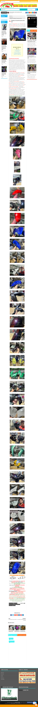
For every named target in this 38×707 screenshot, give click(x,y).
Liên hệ (2, 675)
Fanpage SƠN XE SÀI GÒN (21, 591)
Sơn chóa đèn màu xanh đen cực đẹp (4, 74)
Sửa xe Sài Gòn (16, 81)
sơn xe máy (22, 72)
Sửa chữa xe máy (20, 597)
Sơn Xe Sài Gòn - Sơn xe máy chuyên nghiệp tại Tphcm (31, 41)
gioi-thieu (15, 603)
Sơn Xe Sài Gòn (15, 72)
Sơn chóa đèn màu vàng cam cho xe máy (4, 61)
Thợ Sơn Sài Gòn (15, 593)
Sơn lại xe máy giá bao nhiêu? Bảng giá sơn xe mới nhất (31, 56)
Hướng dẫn (2, 679)
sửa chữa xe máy (13, 88)
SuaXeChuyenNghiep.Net (21, 589)
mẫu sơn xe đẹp (11, 94)
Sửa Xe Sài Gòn (13, 703)
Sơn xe (19, 76)
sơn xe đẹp (16, 26)
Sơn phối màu (21, 595)
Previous (2, 695)
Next (16, 695)
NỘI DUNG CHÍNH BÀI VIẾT (17, 48)
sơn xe (22, 596)
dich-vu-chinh (11, 603)
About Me (2, 672)
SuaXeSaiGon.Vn (15, 588)
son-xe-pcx (11, 17)
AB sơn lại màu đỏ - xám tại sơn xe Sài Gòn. (16, 12)
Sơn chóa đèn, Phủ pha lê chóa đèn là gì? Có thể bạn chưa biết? (4, 47)
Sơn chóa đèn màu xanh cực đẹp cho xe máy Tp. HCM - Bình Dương (4, 32)
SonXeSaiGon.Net (21, 588)
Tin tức (2, 676)
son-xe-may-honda (17, 604)
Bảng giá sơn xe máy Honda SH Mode (31, 73)
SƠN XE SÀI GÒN (17, 702)
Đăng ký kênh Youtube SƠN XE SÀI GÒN (17, 592)
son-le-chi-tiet (11, 604)
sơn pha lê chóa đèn (15, 86)
